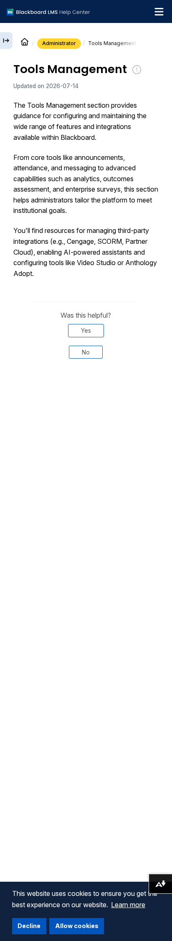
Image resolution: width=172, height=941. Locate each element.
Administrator (59, 43)
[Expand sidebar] (6, 40)
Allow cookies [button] (77, 925)
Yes (86, 330)
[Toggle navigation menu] (159, 11)
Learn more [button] (128, 905)
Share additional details (86, 394)
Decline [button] (29, 925)
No (86, 352)
